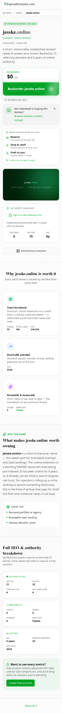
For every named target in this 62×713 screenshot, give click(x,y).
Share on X (31, 705)
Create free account (20, 683)
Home (8, 13)
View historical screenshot (33, 250)
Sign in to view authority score (27, 215)
